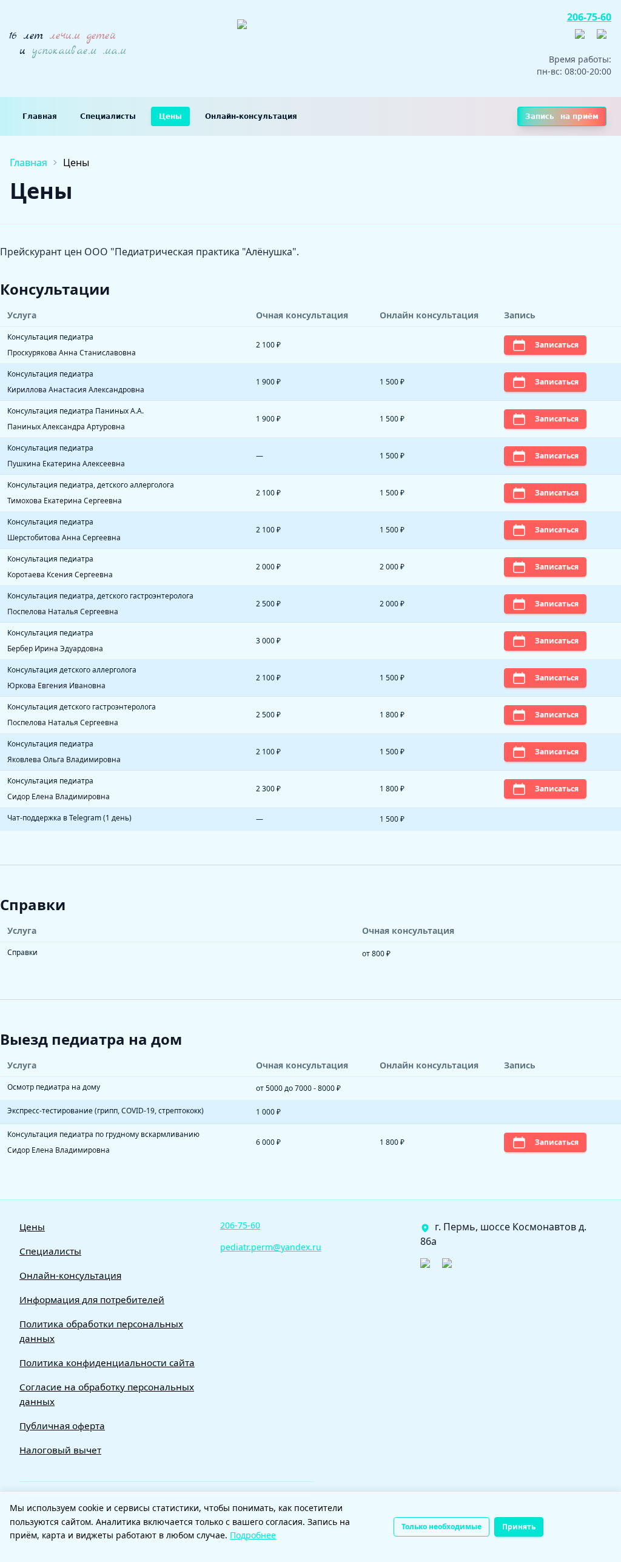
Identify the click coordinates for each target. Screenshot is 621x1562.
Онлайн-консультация (251, 116)
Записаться (557, 345)
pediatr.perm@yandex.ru (270, 1247)
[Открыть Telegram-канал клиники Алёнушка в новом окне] (604, 39)
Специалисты (108, 116)
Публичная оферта (62, 1426)
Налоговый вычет (60, 1450)
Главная (39, 116)
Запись (562, 116)
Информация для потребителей (91, 1299)
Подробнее (253, 1535)
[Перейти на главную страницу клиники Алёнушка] (331, 48)
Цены (170, 116)
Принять (518, 1526)
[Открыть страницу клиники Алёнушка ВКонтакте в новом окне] (582, 39)
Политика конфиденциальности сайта (107, 1362)
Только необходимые (441, 1526)
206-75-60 (589, 17)
